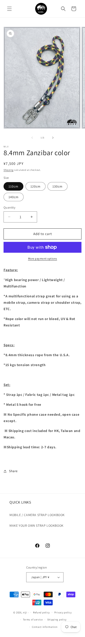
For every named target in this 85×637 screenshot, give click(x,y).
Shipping (8, 169)
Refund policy (41, 612)
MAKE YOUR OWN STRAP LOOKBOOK (36, 525)
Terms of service (33, 619)
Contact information (44, 626)
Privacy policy (63, 612)
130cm (57, 186)
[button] (9, 9)
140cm (13, 197)
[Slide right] (53, 138)
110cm (13, 186)
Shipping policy (57, 619)
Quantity (9, 207)
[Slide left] (32, 138)
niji (25, 612)
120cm (35, 186)
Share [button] (13, 471)
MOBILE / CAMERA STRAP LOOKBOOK (37, 515)
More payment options (42, 258)
